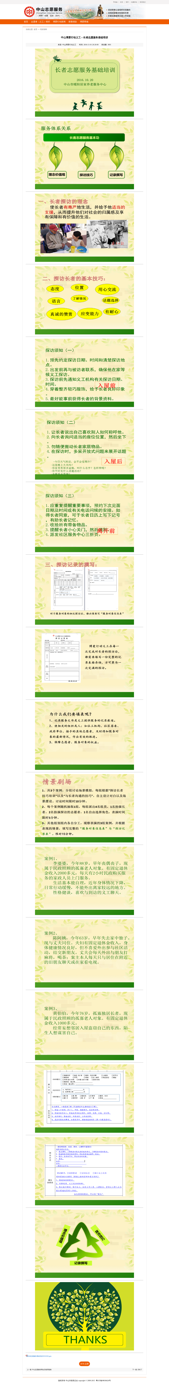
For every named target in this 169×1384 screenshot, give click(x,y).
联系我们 (143, 2)
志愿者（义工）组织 (40, 22)
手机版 (115, 2)
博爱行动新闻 (59, 22)
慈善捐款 (73, 22)
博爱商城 (84, 22)
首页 (121, 2)
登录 (127, 2)
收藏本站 (134, 2)
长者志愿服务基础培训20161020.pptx (39, 1356)
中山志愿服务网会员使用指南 (41, 1369)
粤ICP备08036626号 (103, 1381)
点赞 (84, 1364)
